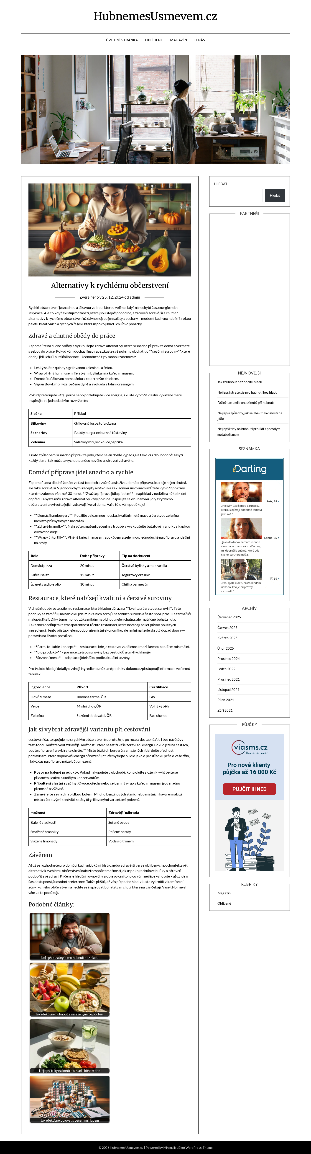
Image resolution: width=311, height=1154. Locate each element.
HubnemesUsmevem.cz (155, 16)
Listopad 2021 (228, 689)
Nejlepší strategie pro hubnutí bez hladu (247, 392)
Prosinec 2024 (228, 658)
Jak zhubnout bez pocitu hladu (239, 382)
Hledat (220, 184)
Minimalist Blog (174, 1147)
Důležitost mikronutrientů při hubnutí (245, 402)
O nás (199, 40)
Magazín (178, 40)
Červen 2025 (227, 627)
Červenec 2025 (229, 617)
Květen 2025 (227, 638)
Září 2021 (225, 710)
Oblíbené (154, 40)
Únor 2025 (225, 648)
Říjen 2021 (225, 700)
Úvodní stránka (122, 40)
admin (135, 297)
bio (40, 652)
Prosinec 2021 (228, 679)
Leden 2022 (226, 669)
